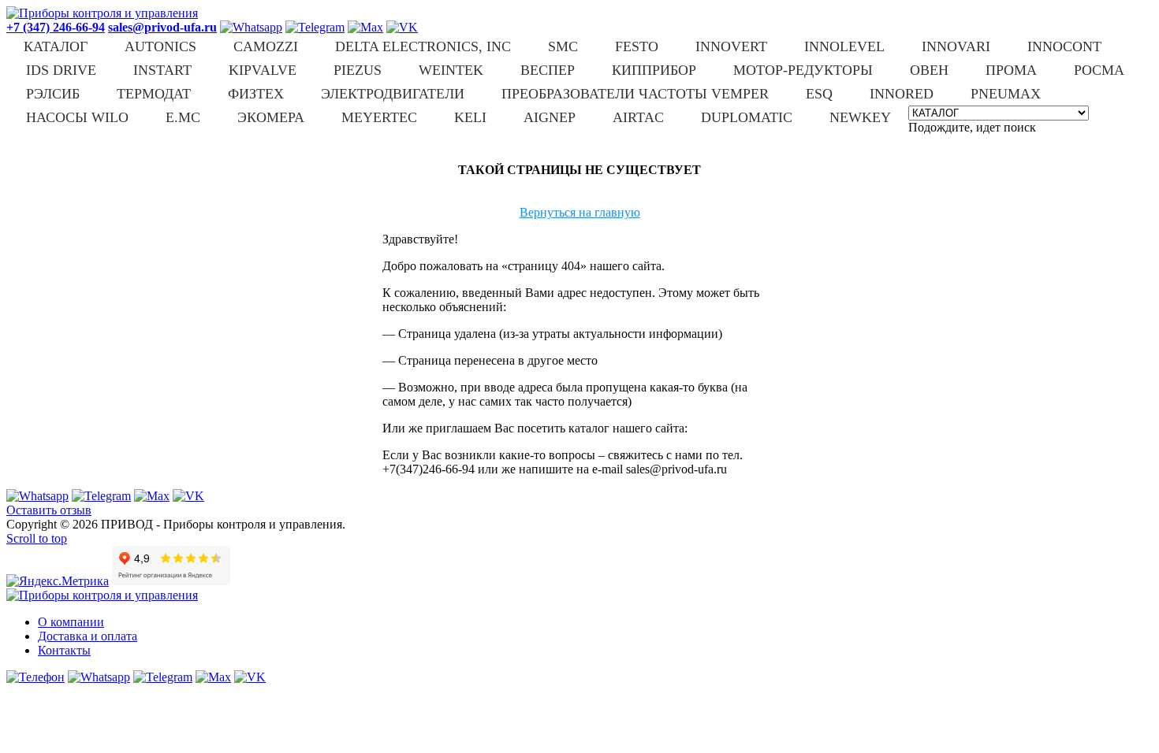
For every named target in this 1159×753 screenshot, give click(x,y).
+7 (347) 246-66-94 (55, 27)
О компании (71, 622)
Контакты (64, 650)
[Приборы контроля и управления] (102, 13)
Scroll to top (36, 538)
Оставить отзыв (48, 510)
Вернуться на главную (580, 212)
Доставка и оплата (87, 636)
